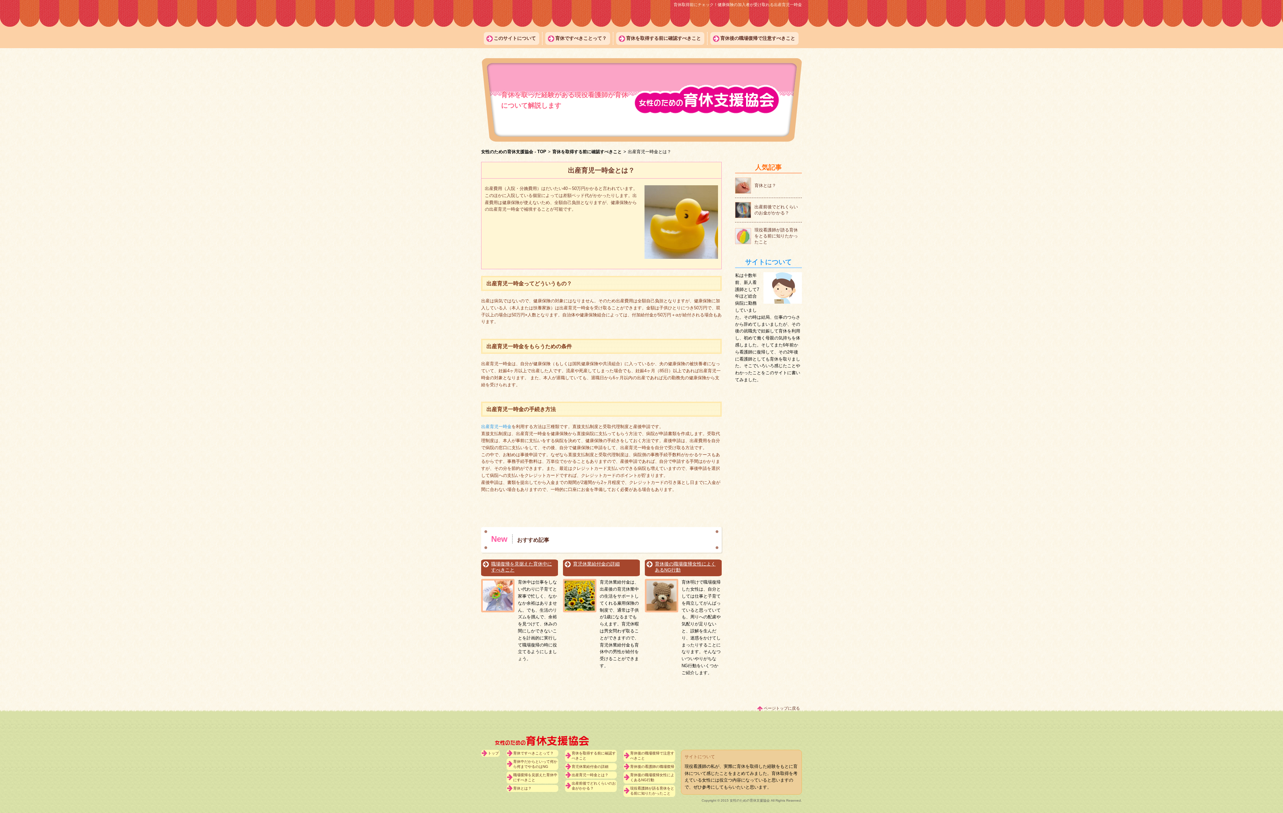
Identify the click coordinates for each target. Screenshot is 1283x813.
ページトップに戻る (782, 708)
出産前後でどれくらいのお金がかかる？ (594, 785)
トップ (493, 753)
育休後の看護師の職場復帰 (652, 767)
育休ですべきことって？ (581, 38)
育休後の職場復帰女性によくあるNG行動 (685, 567)
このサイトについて (515, 38)
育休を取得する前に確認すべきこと (663, 38)
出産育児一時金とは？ (590, 775)
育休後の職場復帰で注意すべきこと (757, 38)
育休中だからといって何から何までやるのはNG (535, 764)
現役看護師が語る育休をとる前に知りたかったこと (652, 790)
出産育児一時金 (496, 426)
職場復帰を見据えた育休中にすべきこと (521, 567)
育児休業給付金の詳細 (596, 564)
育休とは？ (522, 788)
